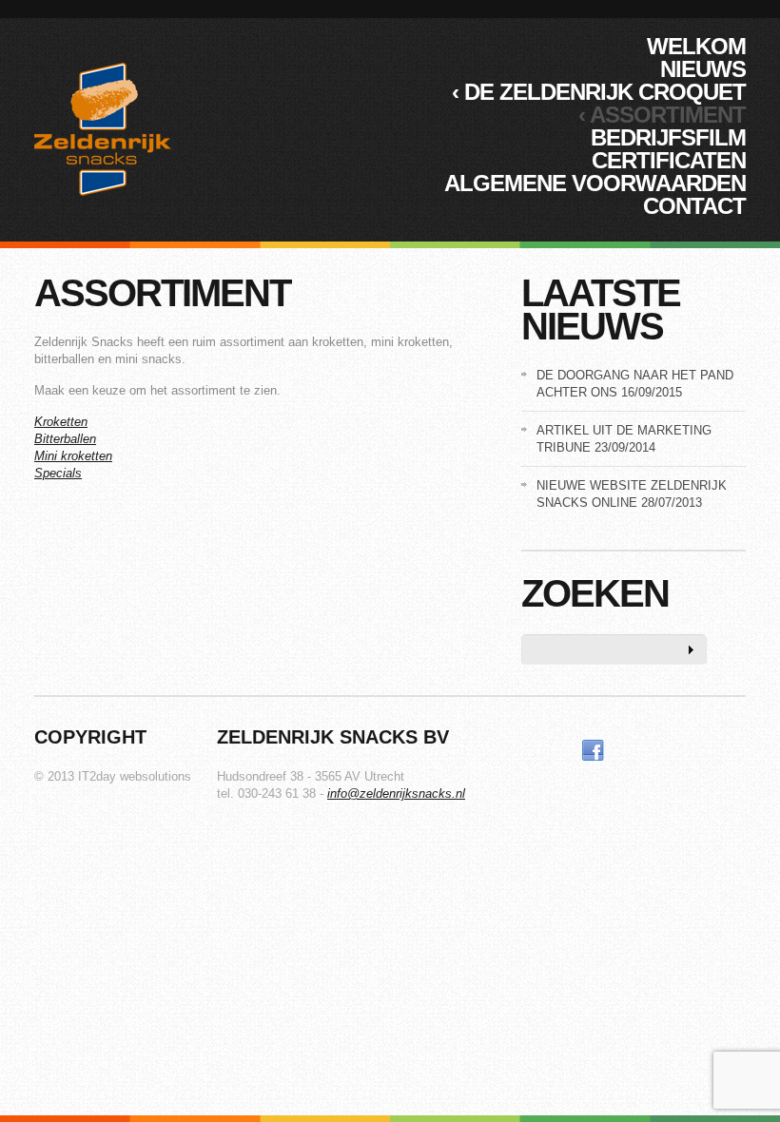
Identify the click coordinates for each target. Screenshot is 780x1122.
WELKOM (696, 46)
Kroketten (61, 422)
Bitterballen (65, 439)
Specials (58, 473)
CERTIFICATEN (669, 160)
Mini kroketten (73, 456)
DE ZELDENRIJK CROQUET (599, 92)
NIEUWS (703, 69)
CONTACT (694, 206)
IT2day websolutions (134, 776)
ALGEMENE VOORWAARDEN (595, 183)
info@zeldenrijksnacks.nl (396, 793)
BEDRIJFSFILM (668, 137)
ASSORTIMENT (662, 114)
